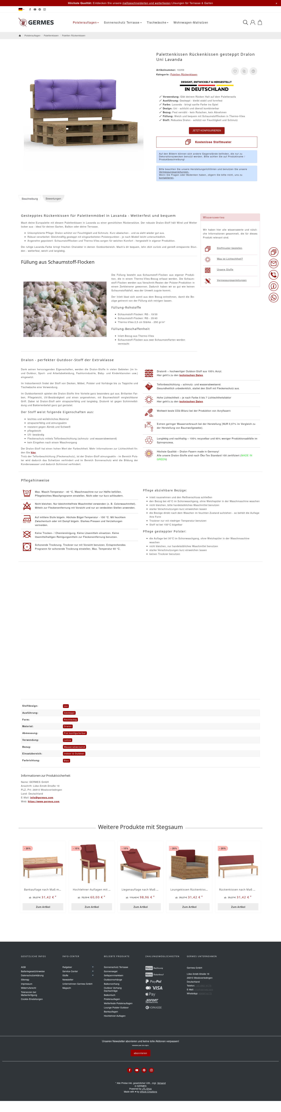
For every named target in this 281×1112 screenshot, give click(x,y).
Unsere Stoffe (225, 269)
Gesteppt (69, 712)
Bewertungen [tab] (53, 198)
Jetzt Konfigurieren (207, 130)
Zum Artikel (43, 907)
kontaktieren (166, 177)
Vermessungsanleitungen (232, 280)
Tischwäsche (157, 22)
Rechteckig (70, 719)
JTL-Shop (147, 1088)
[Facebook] (30, 9)
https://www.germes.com (44, 801)
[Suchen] (245, 22)
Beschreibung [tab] (30, 199)
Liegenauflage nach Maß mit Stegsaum (140, 889)
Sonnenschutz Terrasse (122, 22)
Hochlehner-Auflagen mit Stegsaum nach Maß (92, 889)
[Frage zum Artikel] (253, 71)
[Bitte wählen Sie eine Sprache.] (21, 9)
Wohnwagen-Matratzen (191, 22)
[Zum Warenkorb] (259, 22)
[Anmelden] (252, 22)
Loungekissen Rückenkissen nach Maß (189, 889)
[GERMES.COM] (37, 22)
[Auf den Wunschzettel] (235, 71)
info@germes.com (41, 797)
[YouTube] (35, 9)
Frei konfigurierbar (75, 733)
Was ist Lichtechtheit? (230, 258)
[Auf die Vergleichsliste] (244, 71)
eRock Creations (148, 1091)
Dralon (68, 726)
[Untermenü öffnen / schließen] (93, 967)
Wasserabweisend (74, 746)
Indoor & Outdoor (74, 753)
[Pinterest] (39, 9)
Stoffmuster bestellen (229, 248)
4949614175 (205, 993)
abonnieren (140, 1053)
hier (33, 452)
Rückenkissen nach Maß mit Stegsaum (238, 889)
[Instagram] (44, 9)
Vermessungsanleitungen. (174, 171)
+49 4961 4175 (203, 985)
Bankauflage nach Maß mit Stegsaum (43, 889)
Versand (161, 1083)
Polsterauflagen (85, 22)
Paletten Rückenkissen (183, 74)
